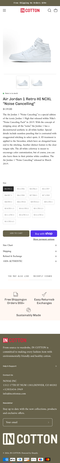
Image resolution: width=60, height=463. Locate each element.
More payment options (43, 239)
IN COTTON (15, 453)
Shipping (7, 251)
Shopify (35, 453)
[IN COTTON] (30, 10)
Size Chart (8, 245)
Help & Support (9, 366)
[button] (49, 10)
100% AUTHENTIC (12, 261)
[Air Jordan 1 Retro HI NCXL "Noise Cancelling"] (22, 82)
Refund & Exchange (12, 256)
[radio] (8, 189)
